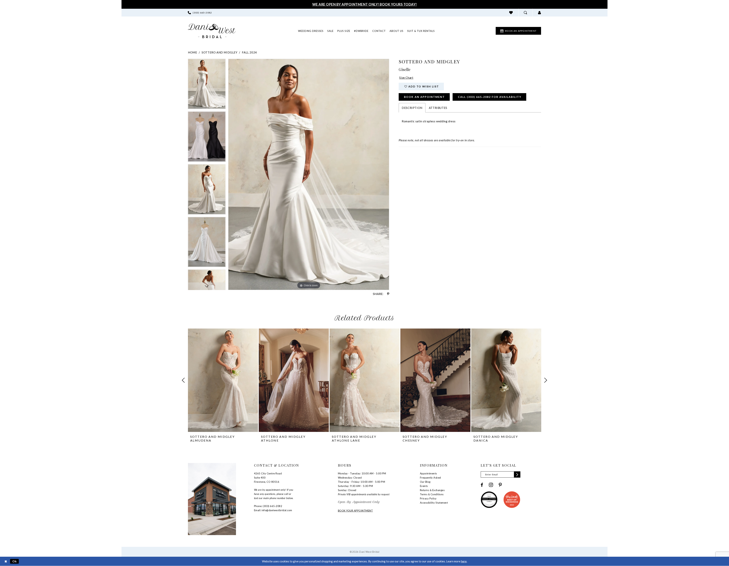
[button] (540, 13)
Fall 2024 (249, 52)
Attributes (438, 107)
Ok (14, 561)
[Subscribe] (517, 474)
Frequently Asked (430, 477)
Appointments (428, 473)
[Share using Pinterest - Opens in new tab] (388, 293)
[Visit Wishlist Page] (511, 13)
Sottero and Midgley (219, 52)
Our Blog (425, 481)
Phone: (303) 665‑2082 (268, 506)
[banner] (212, 31)
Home (192, 52)
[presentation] (223, 380)
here (464, 561)
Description (412, 107)
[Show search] (525, 13)
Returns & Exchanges (432, 490)
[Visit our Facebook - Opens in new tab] (482, 485)
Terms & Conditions (432, 494)
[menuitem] (199, 13)
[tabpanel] (207, 85)
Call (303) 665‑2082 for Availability (489, 96)
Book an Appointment (424, 96)
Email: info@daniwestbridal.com (273, 510)
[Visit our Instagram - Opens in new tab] (491, 484)
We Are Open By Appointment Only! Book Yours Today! (364, 4)
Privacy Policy (428, 498)
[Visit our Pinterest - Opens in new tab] (500, 485)
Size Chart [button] (406, 77)
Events (424, 485)
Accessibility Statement (434, 502)
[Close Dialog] (5, 561)
